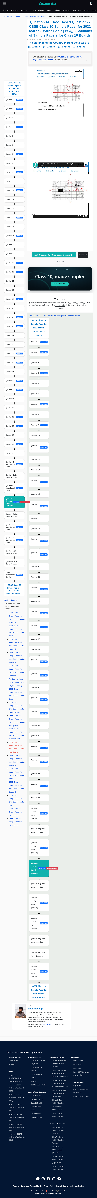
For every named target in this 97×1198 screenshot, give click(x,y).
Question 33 (14, 390)
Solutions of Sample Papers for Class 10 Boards (31, 16)
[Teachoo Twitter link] (49, 1178)
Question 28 (10, 344)
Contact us (25, 1186)
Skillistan (34, 1081)
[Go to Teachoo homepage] (47, 3)
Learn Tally (77, 1068)
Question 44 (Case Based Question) (15, 502)
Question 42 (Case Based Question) (12, 476)
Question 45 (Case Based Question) (12, 515)
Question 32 (14, 381)
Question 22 (10, 290)
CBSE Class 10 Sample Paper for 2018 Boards (15, 822)
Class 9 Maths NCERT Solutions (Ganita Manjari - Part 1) (59, 1093)
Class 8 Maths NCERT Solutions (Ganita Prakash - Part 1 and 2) (60, 1083)
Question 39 (14, 444)
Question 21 (10, 281)
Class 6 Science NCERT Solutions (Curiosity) (58, 1130)
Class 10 (23, 10)
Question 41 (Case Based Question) (14, 464)
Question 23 (14, 299)
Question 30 (14, 362)
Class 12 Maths (36, 1113)
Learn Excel (77, 1064)
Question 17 (10, 245)
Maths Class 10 (9, 16)
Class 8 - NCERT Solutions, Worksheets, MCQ (17, 1098)
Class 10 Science (37, 1099)
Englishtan (77, 1085)
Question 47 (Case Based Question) (14, 540)
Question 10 (10, 181)
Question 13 (10, 208)
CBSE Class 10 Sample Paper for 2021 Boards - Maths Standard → (14, 589)
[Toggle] (5, 3)
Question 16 (14, 236)
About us (16, 1186)
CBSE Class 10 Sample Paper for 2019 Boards (15, 812)
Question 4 (14, 127)
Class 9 (33, 10)
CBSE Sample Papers (80, 1096)
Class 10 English (36, 1103)
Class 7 (50, 10)
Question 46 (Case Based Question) (14, 527)
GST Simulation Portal (38, 1085)
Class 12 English (36, 1117)
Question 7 (14, 154)
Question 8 (9, 163)
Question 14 (14, 217)
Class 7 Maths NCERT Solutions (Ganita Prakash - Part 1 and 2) (60, 1073)
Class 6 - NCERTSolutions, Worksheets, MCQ (15, 1078)
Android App (13, 1061)
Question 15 (10, 226)
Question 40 (10, 453)
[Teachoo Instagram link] (43, 1178)
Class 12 (5, 10)
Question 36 (14, 417)
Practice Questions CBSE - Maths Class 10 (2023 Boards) (16, 682)
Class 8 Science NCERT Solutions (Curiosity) (58, 1150)
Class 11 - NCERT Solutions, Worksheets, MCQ (17, 1127)
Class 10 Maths (36, 1095)
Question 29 (14, 353)
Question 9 (14, 172)
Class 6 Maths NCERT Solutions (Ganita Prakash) (59, 1064)
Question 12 (10, 199)
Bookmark (60, 262)
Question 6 (9, 145)
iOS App (12, 1064)
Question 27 (10, 335)
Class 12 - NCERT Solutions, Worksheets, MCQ (17, 1137)
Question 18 (10, 254)
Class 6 (58, 10)
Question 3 (9, 118)
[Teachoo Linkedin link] (59, 1178)
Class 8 (41, 10)
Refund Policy (61, 1186)
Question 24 (10, 308)
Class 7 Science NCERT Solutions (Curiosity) (58, 1140)
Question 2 (14, 109)
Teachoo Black (47, 1024)
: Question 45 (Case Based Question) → (54, 255)
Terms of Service (36, 1186)
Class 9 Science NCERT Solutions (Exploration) (58, 1160)
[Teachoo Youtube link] (54, 1178)
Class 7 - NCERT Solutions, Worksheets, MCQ (17, 1088)
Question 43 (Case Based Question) (14, 488)
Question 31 (10, 371)
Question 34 (10, 399)
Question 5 (9, 136)
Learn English (78, 1061)
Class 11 (14, 10)
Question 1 (14, 100)
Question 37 (14, 426)
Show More (60, 308)
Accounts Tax (83, 10)
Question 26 (14, 326)
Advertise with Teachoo (75, 1186)
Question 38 (10, 435)
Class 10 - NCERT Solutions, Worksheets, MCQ (17, 1117)
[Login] (90, 3)
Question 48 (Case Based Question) (12, 552)
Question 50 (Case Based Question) (14, 575)
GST (74, 10)
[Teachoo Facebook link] (38, 1178)
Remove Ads (83, 255)
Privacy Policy (49, 1186)
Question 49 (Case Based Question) (12, 563)
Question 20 (14, 272)
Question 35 (10, 408)
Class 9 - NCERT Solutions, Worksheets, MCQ (17, 1107)
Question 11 (14, 190)
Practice (66, 10)
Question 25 (14, 317)
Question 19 (14, 263)
